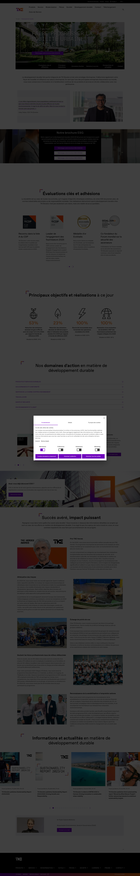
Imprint (37, 441)
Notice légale (45, 441)
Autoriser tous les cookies (93, 456)
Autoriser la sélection (70, 456)
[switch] (61, 450)
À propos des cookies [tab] (94, 422)
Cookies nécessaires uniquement (46, 456)
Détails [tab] (70, 422)
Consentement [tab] (45, 422)
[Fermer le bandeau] (104, 418)
